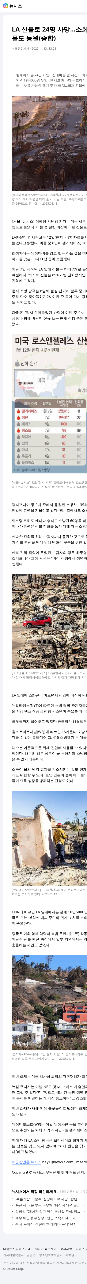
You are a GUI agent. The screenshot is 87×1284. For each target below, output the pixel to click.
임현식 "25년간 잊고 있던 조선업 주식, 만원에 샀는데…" (48, 1211)
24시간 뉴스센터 (45, 1249)
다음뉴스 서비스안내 (17, 1249)
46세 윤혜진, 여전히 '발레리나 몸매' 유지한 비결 (48, 1224)
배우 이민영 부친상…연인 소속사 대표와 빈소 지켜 (48, 1218)
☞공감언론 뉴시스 (26, 1161)
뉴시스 (15, 6)
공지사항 (66, 1249)
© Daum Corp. (13, 1269)
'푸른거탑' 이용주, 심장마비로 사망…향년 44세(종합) (48, 1199)
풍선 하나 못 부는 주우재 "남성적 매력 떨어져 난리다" (48, 1205)
